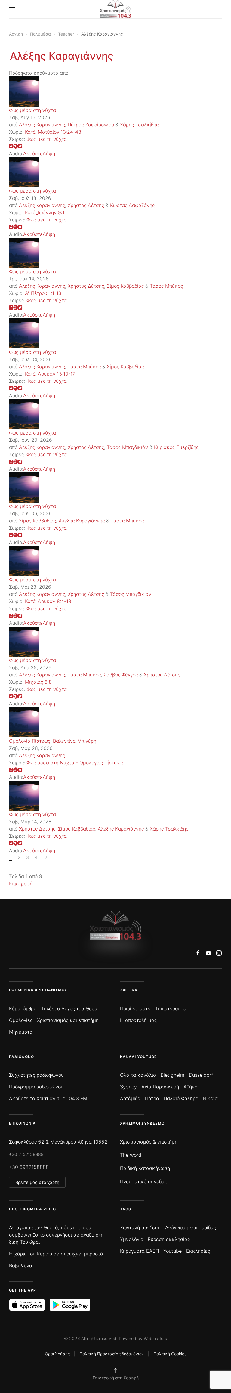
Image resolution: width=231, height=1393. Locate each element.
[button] (12, 9)
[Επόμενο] (45, 857)
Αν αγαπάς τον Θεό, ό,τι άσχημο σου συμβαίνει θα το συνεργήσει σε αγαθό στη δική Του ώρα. (56, 1234)
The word (130, 1155)
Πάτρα (152, 1098)
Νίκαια (210, 1098)
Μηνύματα (20, 1032)
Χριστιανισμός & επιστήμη (148, 1142)
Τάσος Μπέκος (166, 286)
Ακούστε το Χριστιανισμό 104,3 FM (48, 1098)
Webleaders (155, 1338)
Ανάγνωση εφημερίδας (190, 1227)
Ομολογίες (20, 1020)
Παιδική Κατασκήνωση (145, 1168)
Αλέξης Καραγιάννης (61, 56)
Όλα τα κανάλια (138, 1075)
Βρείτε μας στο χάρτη (37, 1182)
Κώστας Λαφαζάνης (132, 205)
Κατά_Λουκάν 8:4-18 (48, 601)
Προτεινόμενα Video (32, 1209)
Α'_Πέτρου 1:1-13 (43, 293)
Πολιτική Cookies (169, 1353)
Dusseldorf (201, 1075)
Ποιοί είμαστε (135, 1008)
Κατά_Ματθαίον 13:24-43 (53, 132)
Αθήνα (190, 1087)
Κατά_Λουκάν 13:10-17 (50, 374)
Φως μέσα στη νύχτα (32, 110)
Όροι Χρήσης (57, 1353)
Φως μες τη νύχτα (46, 139)
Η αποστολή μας (138, 1020)
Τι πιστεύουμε (170, 1008)
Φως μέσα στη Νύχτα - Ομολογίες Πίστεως (74, 763)
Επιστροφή (20, 884)
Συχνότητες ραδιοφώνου (36, 1075)
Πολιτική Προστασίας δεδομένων (111, 1353)
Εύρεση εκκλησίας (169, 1239)
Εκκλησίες (198, 1251)
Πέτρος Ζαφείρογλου (91, 125)
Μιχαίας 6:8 (38, 682)
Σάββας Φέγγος (120, 675)
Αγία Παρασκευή (160, 1087)
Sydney (128, 1087)
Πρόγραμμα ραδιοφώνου (36, 1087)
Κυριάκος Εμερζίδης (176, 447)
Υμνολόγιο (131, 1239)
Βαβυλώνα (20, 1265)
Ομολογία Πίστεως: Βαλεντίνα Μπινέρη (52, 741)
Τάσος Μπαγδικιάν (127, 447)
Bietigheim (172, 1075)
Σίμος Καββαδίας (125, 286)
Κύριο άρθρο (22, 1008)
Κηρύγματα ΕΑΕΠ (139, 1251)
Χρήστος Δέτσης (86, 205)
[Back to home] (115, 9)
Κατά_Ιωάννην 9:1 (44, 212)
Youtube (172, 1251)
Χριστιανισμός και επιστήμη (68, 1020)
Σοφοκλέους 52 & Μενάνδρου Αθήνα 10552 (58, 1142)
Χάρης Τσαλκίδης (139, 125)
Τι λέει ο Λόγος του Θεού (69, 1008)
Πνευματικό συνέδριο (144, 1181)
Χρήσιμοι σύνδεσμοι (143, 1123)
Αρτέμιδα (130, 1098)
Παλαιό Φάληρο (181, 1098)
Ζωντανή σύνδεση (140, 1227)
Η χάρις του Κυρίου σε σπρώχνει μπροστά (56, 1254)
